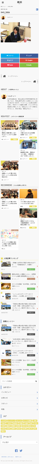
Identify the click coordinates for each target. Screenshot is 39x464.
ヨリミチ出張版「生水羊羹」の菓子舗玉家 (24, 286)
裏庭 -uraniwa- (15, 460)
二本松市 (9, 423)
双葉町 (21, 423)
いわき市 (3, 420)
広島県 (3, 426)
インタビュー (6, 392)
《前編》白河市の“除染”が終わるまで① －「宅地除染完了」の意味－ (19, 266)
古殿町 (26, 423)
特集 (2, 409)
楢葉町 (13, 426)
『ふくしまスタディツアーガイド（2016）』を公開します (23, 296)
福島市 (13, 428)
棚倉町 (8, 426)
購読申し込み (19, 456)
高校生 (3, 431)
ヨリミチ (19, 420)
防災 (35, 428)
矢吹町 (8, 428)
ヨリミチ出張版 (27, 420)
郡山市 (30, 428)
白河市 (3, 428)
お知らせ (4, 398)
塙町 (31, 423)
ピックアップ (11, 420)
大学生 (36, 423)
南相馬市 (15, 423)
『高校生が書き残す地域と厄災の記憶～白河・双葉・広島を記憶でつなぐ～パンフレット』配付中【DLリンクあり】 (19, 308)
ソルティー (12, 96)
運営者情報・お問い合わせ (8, 456)
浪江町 (24, 426)
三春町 (35, 420)
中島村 (3, 423)
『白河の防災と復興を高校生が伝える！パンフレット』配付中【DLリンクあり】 (24, 342)
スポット (4, 403)
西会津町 (24, 428)
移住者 (19, 428)
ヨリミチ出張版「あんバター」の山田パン (24, 362)
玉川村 (33, 426)
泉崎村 (19, 426)
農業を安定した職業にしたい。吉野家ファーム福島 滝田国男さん (24, 276)
